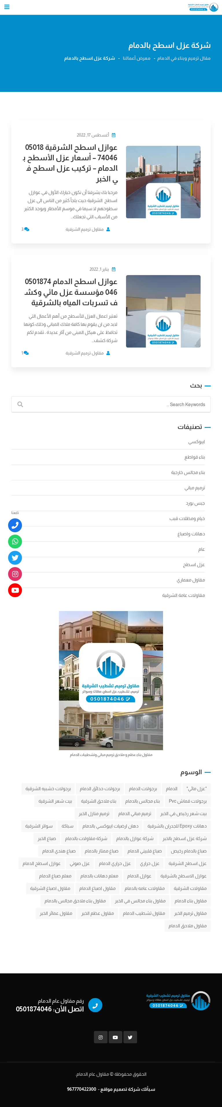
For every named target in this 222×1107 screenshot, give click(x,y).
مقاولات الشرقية (190, 888)
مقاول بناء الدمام (191, 900)
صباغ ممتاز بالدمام (102, 850)
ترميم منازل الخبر (94, 813)
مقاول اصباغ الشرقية (50, 888)
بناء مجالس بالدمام (142, 801)
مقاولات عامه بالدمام (145, 888)
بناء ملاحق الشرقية (98, 801)
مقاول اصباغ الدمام (97, 888)
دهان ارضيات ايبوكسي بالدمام (110, 826)
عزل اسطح (194, 564)
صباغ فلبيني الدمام (144, 850)
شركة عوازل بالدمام (134, 838)
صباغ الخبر (47, 838)
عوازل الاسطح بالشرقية (183, 875)
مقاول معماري (191, 579)
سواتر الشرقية (39, 826)
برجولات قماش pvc (188, 801)
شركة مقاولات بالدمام (86, 838)
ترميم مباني (194, 487)
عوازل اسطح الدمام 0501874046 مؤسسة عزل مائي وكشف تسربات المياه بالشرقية (71, 292)
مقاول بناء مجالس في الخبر (140, 900)
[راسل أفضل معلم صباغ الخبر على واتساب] (15, 541)
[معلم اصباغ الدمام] (15, 558)
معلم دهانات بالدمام (99, 875)
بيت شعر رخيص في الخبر (183, 813)
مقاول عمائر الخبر (56, 913)
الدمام (171, 788)
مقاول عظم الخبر (97, 913)
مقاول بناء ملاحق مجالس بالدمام (75, 900)
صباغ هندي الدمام (59, 850)
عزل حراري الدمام (115, 863)
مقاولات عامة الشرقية (183, 595)
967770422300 (81, 1089)
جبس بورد (195, 503)
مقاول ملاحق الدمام (188, 925)
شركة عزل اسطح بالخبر (184, 838)
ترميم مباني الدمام (134, 813)
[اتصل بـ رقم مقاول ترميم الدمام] (15, 525)
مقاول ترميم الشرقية (85, 229)
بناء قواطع (194, 457)
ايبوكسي (196, 441)
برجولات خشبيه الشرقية (48, 788)
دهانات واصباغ (191, 533)
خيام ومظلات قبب (187, 518)
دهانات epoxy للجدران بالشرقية (177, 826)
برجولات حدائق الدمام (100, 788)
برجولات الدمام (143, 788)
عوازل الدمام (139, 875)
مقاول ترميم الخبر (190, 913)
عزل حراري (150, 863)
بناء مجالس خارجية (188, 472)
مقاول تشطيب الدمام (144, 913)
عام (201, 549)
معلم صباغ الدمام (55, 875)
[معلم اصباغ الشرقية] (15, 574)
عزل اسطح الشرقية (188, 863)
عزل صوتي (80, 863)
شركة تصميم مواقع (120, 1089)
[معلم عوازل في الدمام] (15, 590)
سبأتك (148, 1089)
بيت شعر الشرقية (55, 801)
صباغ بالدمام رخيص (189, 850)
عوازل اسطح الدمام (42, 863)
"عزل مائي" (196, 788)
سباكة (67, 826)
